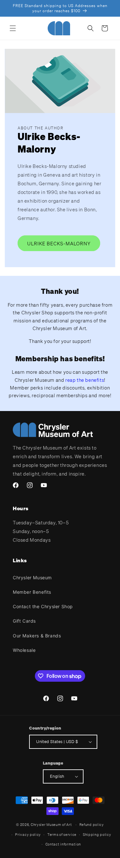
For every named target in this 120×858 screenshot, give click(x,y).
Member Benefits (32, 592)
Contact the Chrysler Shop (43, 606)
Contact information (63, 844)
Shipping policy (97, 834)
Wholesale (24, 650)
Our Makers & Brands (37, 635)
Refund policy (91, 824)
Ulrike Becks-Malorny (59, 243)
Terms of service (61, 834)
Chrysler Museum (32, 577)
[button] (13, 28)
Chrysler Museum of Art (51, 824)
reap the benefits (84, 380)
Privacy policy (28, 834)
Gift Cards (24, 621)
